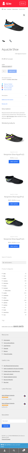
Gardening (5, 295)
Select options (14, 161)
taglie (3, 64)
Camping (5, 280)
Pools (4, 310)
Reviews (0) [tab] (4, 104)
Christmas (5, 283)
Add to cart (12, 71)
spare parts (18, 326)
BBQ (4, 276)
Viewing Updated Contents (10, 377)
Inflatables (5, 300)
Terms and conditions (9, 343)
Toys (4, 314)
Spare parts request (8, 374)
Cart (21, 449)
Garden (5, 293)
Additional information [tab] (7, 99)
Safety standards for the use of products (13, 368)
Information (7, 340)
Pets (4, 307)
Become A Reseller (8, 379)
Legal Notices (7, 345)
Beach (4, 278)
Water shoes (15, 9)
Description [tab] (5, 95)
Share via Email (8, 89)
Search (14, 450)
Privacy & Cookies (8, 354)
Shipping (6, 348)
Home (5, 9)
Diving (4, 285)
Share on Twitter (8, 84)
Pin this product (8, 87)
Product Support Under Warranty (12, 371)
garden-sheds (4, 326)
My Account (4, 450)
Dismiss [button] (2, 446)
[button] (24, 15)
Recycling (6, 382)
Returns (6, 351)
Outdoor (5, 305)
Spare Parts (6, 312)
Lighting (5, 302)
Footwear (9, 9)
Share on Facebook (8, 86)
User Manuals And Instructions (11, 365)
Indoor (4, 297)
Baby (4, 273)
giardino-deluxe (10, 326)
